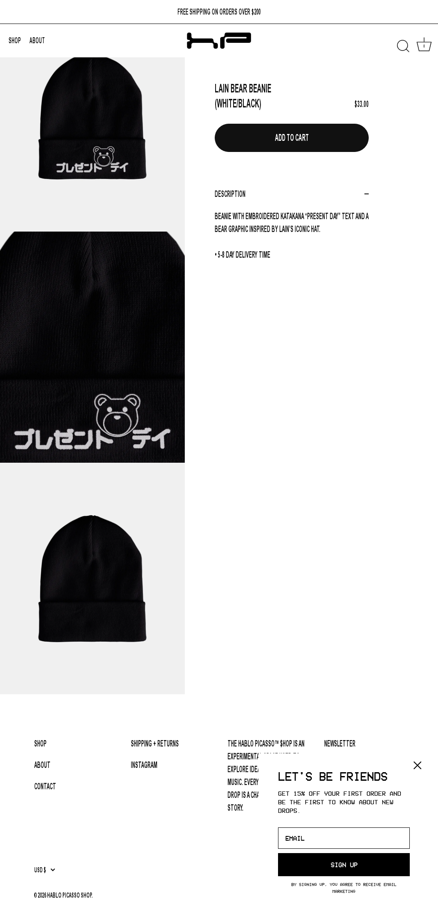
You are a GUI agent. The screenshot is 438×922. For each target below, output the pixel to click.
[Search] (403, 46)
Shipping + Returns (155, 743)
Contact (45, 786)
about (37, 40)
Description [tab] (230, 194)
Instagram (144, 765)
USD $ (40, 870)
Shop (40, 743)
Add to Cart (292, 137)
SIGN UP (344, 865)
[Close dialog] (417, 765)
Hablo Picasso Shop (69, 895)
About (42, 765)
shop (15, 40)
